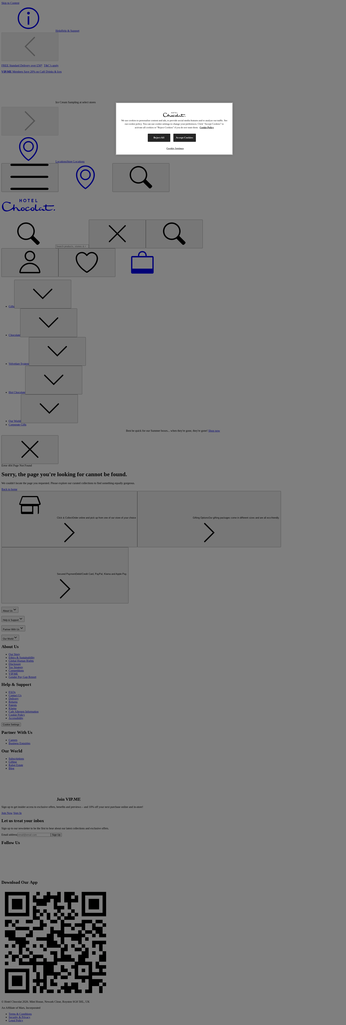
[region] (174, 129)
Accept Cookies (184, 137)
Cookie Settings (175, 148)
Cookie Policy (207, 127)
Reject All (159, 137)
